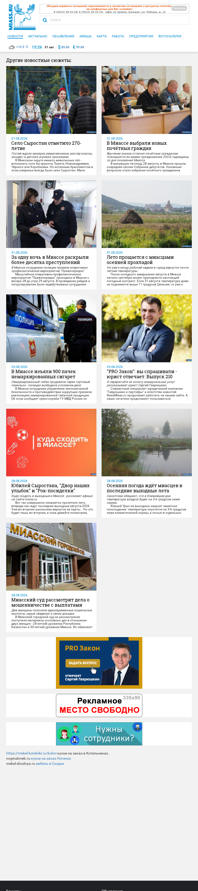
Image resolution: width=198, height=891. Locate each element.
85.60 (65, 47)
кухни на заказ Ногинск (51, 758)
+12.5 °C (22, 47)
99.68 (80, 47)
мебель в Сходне (50, 763)
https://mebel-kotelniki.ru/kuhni (31, 753)
